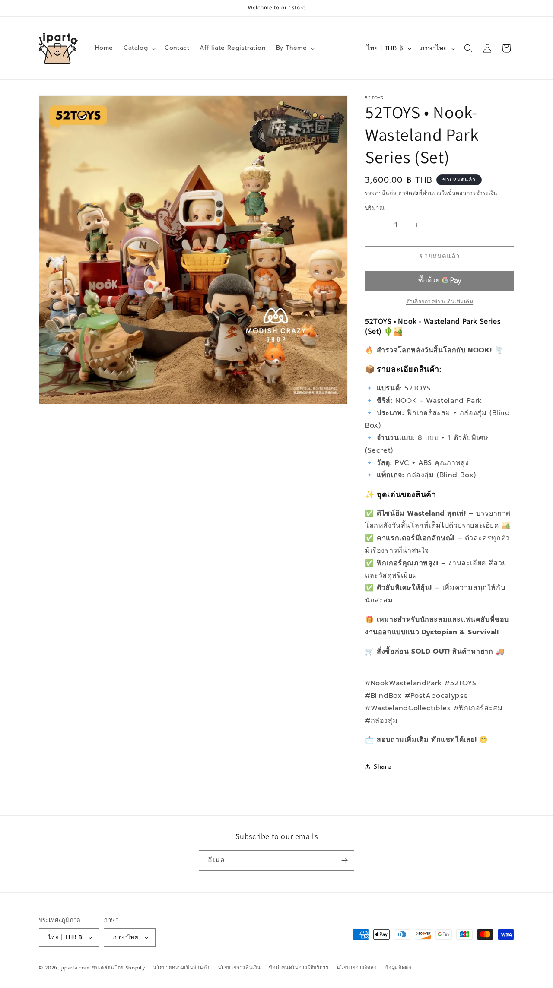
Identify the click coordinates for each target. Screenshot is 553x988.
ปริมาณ (375, 208)
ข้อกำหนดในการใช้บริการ (299, 967)
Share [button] (383, 766)
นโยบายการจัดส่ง (356, 967)
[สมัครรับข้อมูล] (344, 860)
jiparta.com (75, 968)
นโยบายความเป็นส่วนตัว (181, 967)
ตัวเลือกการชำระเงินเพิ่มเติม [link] (440, 301)
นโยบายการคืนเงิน (239, 967)
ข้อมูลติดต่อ (398, 967)
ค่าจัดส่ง (408, 193)
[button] (138, 48)
